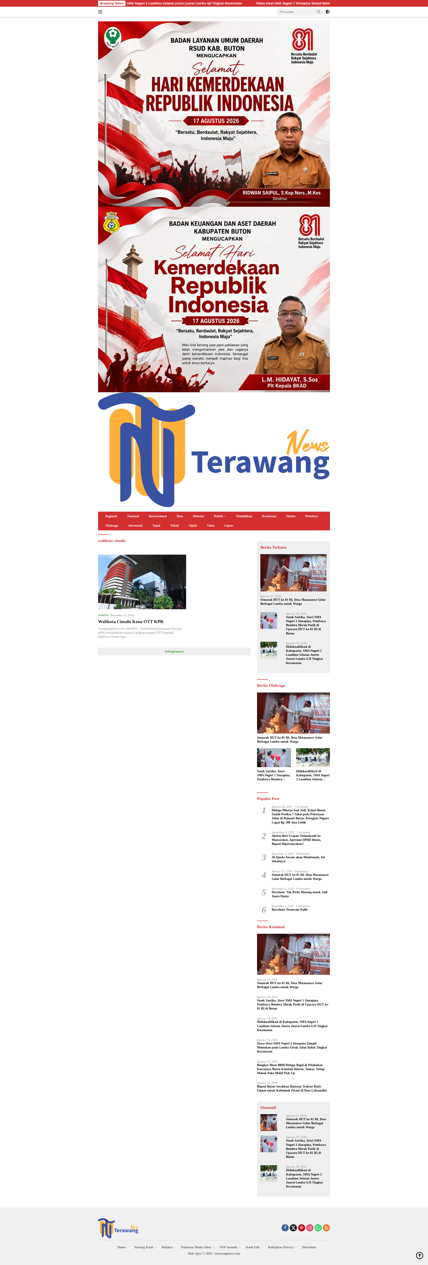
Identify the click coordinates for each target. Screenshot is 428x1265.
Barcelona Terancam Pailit (290, 909)
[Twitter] (293, 1228)
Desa (180, 516)
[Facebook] (285, 1228)
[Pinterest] (301, 1228)
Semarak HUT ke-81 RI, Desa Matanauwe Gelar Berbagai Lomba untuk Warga (293, 601)
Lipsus (228, 525)
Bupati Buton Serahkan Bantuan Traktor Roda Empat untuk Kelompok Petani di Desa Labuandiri (292, 1088)
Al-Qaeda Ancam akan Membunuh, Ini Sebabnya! (298, 859)
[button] (318, 11)
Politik (218, 516)
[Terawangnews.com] (214, 449)
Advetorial (135, 525)
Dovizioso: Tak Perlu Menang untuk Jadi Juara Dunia (299, 894)
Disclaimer (309, 1247)
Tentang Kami (143, 1247)
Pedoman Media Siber (196, 1247)
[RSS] (326, 1228)
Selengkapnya (174, 651)
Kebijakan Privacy (281, 1247)
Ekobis (290, 516)
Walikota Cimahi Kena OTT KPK (131, 621)
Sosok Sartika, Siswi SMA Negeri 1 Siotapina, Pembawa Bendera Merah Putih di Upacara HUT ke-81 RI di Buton (306, 625)
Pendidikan (244, 516)
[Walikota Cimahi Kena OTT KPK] (142, 582)
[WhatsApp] (318, 1228)
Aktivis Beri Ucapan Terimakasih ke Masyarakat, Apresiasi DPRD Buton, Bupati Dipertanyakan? (296, 840)
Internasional (158, 516)
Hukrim (198, 516)
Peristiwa (311, 516)
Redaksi (167, 1247)
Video (210, 525)
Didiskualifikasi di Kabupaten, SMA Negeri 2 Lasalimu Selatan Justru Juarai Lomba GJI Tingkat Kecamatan (304, 655)
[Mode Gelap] (327, 12)
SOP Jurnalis (228, 1247)
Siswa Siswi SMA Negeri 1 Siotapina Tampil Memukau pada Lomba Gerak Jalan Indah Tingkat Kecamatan (258, 3)
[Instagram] (309, 1228)
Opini (193, 525)
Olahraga (111, 525)
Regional (111, 516)
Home (121, 1247)
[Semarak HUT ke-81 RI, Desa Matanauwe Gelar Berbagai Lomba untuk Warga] (293, 572)
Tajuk (156, 525)
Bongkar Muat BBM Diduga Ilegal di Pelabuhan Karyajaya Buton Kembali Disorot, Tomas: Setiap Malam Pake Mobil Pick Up (291, 1069)
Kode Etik (253, 1247)
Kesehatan (269, 516)
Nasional (133, 516)
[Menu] (101, 12)
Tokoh (175, 525)
